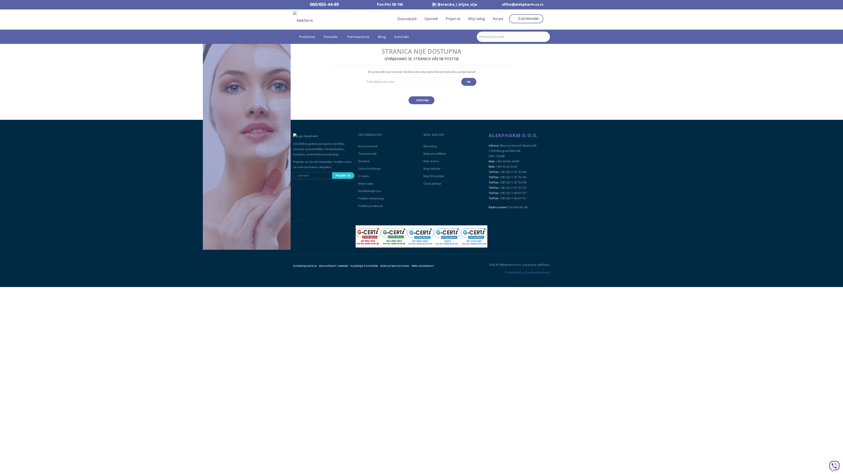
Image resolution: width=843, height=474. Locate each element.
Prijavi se (453, 18)
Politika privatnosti (370, 206)
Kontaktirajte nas (369, 191)
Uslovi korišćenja (369, 169)
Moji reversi (431, 161)
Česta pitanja (432, 183)
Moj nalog (476, 18)
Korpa (498, 18)
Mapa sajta (365, 183)
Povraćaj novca (305, 266)
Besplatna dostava (394, 266)
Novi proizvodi (367, 146)
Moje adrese (431, 169)
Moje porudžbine (434, 154)
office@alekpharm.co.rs (522, 4)
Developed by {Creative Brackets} (527, 272)
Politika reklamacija (371, 198)
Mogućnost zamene (333, 266)
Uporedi (431, 18)
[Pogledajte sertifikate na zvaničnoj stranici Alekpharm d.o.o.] (421, 236)
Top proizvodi (367, 154)
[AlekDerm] (325, 19)
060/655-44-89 (324, 4)
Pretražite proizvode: (380, 82)
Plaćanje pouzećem (364, 266)
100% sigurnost (422, 266)
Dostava (363, 161)
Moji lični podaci (433, 176)
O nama (363, 176)
